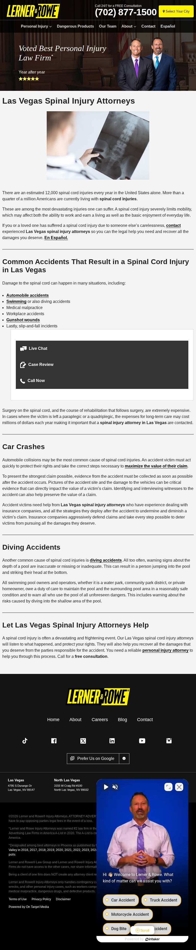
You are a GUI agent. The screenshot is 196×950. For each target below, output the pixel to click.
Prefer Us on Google (95, 758)
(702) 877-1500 (126, 12)
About (126, 26)
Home (53, 719)
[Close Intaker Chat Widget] (179, 787)
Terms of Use (18, 899)
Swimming (16, 301)
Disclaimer (63, 899)
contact (173, 225)
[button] (102, 349)
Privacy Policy (41, 899)
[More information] (124, 759)
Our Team (107, 26)
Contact (148, 26)
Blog (122, 719)
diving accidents (106, 560)
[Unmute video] (106, 787)
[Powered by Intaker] (152, 939)
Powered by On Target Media (29, 907)
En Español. (56, 238)
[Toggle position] (168, 787)
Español (168, 26)
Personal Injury (34, 26)
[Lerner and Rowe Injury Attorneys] (31, 11)
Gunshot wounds (23, 320)
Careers (100, 719)
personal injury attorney (165, 650)
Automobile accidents (27, 295)
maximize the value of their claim (156, 466)
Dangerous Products (75, 26)
